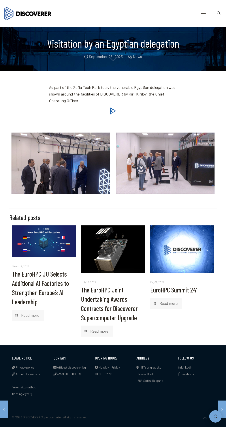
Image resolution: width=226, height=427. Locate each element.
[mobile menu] (203, 13)
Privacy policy (24, 367)
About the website (27, 374)
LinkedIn (186, 367)
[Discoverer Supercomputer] (27, 13)
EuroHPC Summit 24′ (174, 290)
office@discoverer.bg (71, 367)
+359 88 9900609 (69, 374)
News (137, 56)
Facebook (187, 374)
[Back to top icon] (204, 418)
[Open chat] (215, 416)
